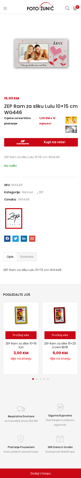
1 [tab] (33, 379)
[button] (75, 8)
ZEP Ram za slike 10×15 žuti (21, 345)
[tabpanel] (20, 338)
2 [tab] (37, 379)
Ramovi (27, 192)
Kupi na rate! (54, 142)
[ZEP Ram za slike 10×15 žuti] (20, 316)
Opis (10, 256)
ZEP (41, 192)
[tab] (10, 256)
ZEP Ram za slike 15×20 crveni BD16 (60, 345)
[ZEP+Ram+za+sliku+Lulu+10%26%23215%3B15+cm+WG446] (15, 239)
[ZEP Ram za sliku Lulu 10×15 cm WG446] (7, 239)
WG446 (23, 199)
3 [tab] (40, 379)
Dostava (26, 256)
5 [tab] (48, 379)
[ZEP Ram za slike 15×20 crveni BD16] (60, 316)
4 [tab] (44, 379)
